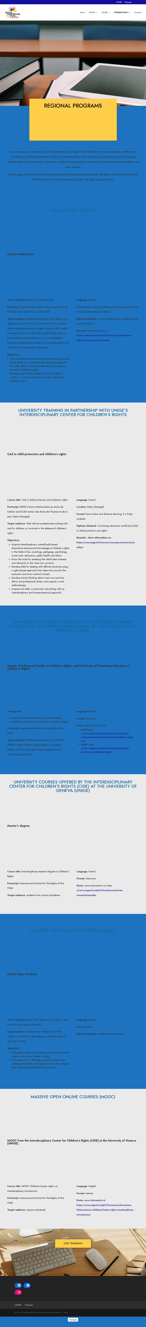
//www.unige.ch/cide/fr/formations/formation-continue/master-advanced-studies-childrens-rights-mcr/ (107, 737)
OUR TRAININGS (73, 1243)
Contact (137, 12)
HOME (92, 12)
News (82, 12)
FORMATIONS (120, 12)
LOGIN (119, 2)
